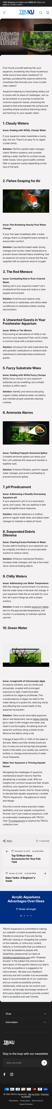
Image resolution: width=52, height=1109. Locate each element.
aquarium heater (40, 606)
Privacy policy (25, 1101)
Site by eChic (34, 1094)
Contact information (26, 1104)
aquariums (16, 820)
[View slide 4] (31, 915)
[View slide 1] (21, 915)
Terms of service (37, 1101)
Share (9, 841)
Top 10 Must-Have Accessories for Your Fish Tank (26, 858)
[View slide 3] (27, 915)
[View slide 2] (24, 915)
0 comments (44, 841)
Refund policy (13, 1101)
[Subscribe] (44, 1063)
